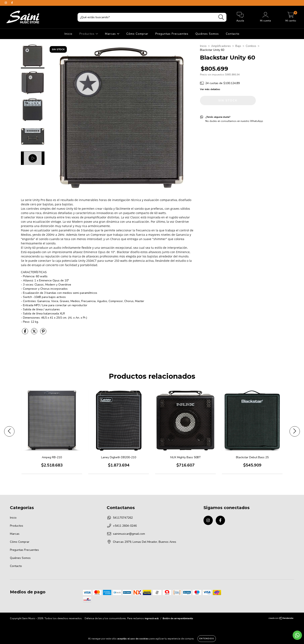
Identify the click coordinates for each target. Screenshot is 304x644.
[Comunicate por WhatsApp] (297, 635)
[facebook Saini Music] (12, 3)
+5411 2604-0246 (125, 526)
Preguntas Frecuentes (171, 34)
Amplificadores (221, 46)
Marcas (111, 34)
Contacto (232, 34)
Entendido (206, 638)
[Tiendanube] (281, 618)
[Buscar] (221, 17)
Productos (87, 34)
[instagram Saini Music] (6, 3)
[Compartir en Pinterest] (43, 333)
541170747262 (123, 518)
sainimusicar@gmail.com (129, 534)
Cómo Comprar (137, 34)
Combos (251, 46)
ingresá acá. (152, 618)
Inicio (68, 34)
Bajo (238, 46)
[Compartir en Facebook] (25, 333)
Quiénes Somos (207, 34)
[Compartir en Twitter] (34, 333)
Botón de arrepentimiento (178, 618)
